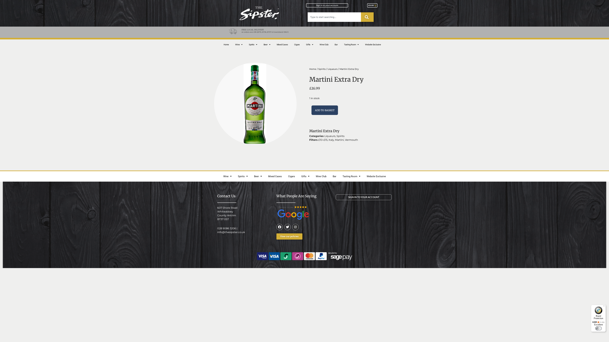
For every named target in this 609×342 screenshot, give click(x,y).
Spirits (251, 44)
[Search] (367, 17)
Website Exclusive (373, 44)
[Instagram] (295, 227)
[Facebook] (279, 227)
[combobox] (334, 17)
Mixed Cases (282, 44)
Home (226, 44)
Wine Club (324, 44)
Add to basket (324, 110)
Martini (339, 139)
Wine (237, 44)
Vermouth (351, 139)
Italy (331, 139)
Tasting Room (350, 44)
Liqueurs (332, 69)
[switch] (598, 328)
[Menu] (604, 307)
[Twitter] (287, 227)
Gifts (308, 44)
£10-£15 (322, 139)
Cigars (297, 44)
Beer (266, 44)
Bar (336, 44)
